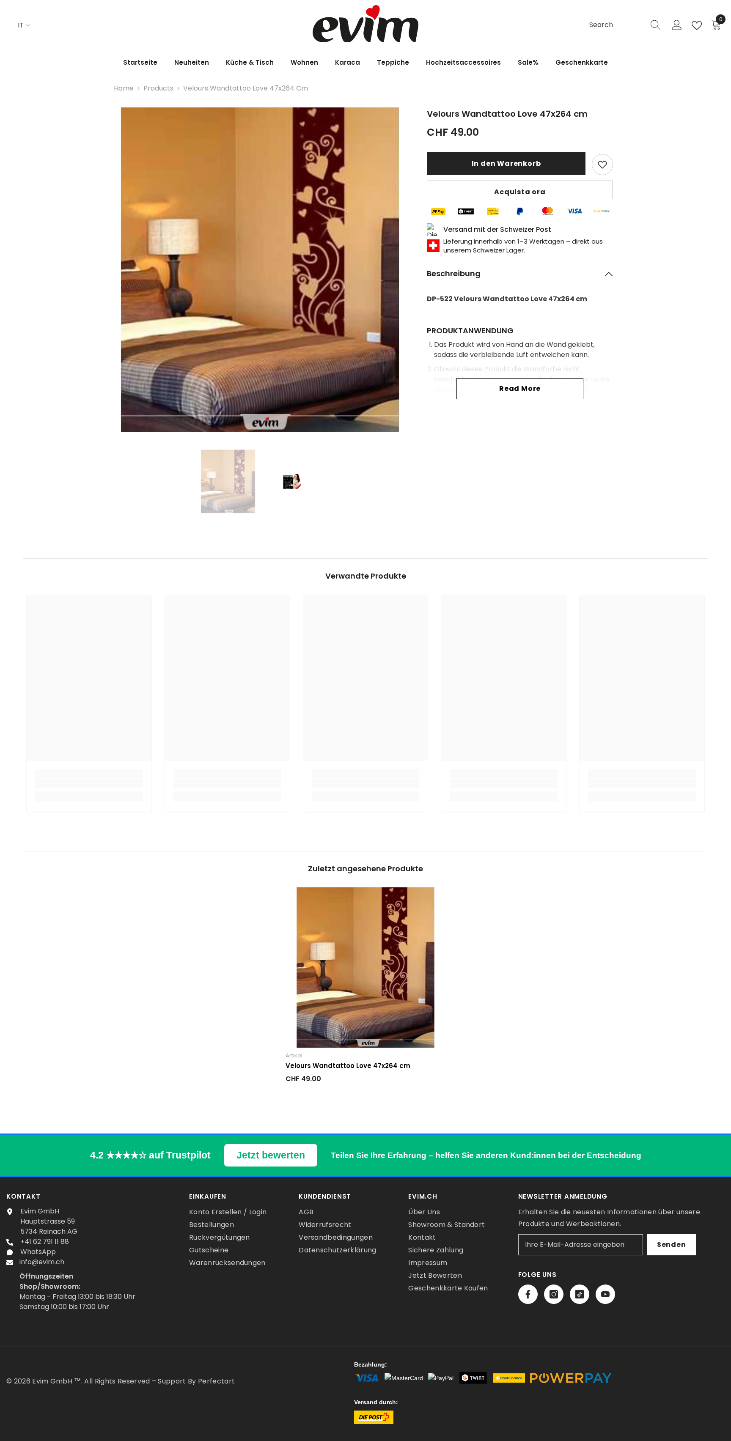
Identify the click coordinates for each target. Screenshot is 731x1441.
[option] (260, 269)
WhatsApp (38, 1252)
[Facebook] (528, 1294)
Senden (671, 1244)
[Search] (625, 25)
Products (158, 88)
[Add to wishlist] (602, 164)
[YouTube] (605, 1294)
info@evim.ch (41, 1262)
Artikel (294, 1055)
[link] (89, 783)
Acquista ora (520, 192)
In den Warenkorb (506, 163)
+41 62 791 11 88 (44, 1241)
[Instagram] (553, 1294)
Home (124, 88)
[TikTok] (579, 1294)
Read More (520, 388)
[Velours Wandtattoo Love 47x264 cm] (366, 967)
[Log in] (677, 25)
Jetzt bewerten (270, 1155)
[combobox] (617, 25)
